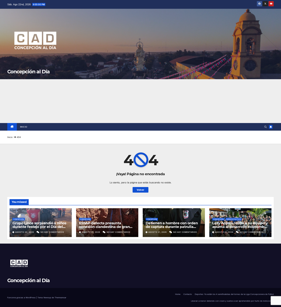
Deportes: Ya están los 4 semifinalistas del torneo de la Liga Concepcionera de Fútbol (234, 294)
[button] (265, 126)
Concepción (18, 219)
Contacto (187, 294)
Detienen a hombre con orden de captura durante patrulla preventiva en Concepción (172, 226)
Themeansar (60, 297)
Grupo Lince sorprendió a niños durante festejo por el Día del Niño (39, 226)
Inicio (23, 127)
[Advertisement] (140, 101)
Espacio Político (233, 219)
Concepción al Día (28, 72)
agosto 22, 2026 (25, 232)
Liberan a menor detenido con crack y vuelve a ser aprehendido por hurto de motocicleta (232, 301)
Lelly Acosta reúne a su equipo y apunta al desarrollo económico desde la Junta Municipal (240, 226)
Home (177, 294)
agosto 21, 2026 (91, 232)
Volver (140, 189)
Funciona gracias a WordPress (21, 297)
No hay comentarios (52, 232)
